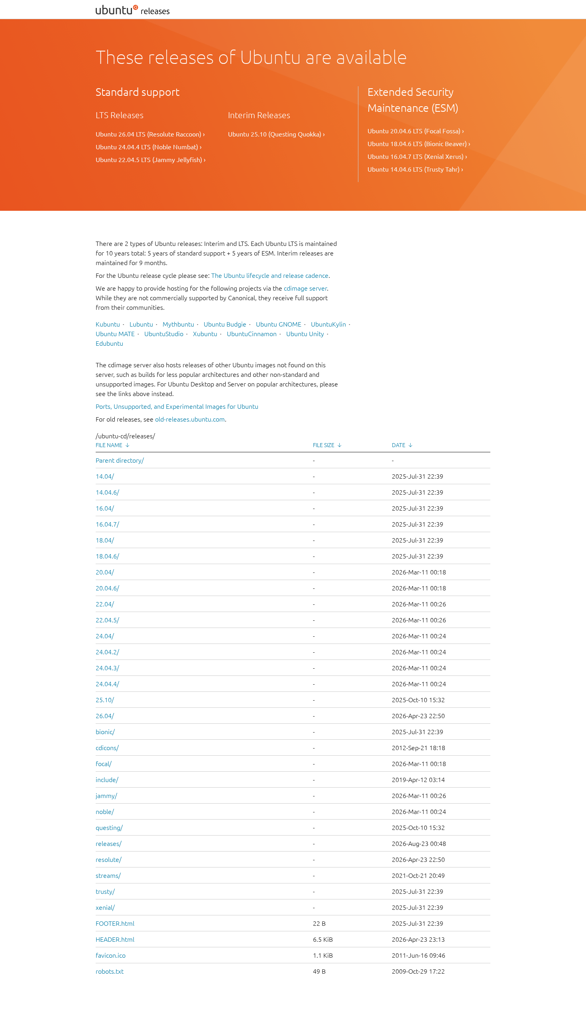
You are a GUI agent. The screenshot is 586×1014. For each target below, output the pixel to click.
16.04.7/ (107, 524)
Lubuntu (141, 324)
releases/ (109, 843)
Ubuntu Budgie (225, 324)
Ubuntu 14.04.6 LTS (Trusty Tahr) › (415, 169)
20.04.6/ (107, 588)
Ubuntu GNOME (278, 324)
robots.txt (110, 971)
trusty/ (105, 891)
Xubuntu (205, 333)
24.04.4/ (107, 683)
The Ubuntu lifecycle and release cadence (269, 275)
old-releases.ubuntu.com (190, 419)
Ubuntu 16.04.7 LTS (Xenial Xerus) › (417, 156)
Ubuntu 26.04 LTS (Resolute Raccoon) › (150, 134)
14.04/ (105, 476)
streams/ (108, 875)
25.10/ (105, 699)
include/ (107, 779)
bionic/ (105, 731)
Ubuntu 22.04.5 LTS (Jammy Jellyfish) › (151, 159)
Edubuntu (109, 343)
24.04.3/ (107, 667)
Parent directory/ (120, 460)
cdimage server (305, 288)
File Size (323, 445)
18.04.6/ (107, 556)
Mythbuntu (178, 324)
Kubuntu (108, 324)
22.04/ (105, 604)
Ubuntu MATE (115, 333)
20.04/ (105, 572)
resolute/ (109, 859)
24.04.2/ (107, 652)
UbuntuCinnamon (252, 333)
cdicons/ (107, 747)
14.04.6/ (107, 492)
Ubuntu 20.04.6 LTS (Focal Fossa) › (416, 131)
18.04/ (105, 540)
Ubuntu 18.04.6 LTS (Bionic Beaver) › (419, 143)
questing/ (109, 827)
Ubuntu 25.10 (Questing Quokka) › (276, 134)
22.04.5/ (107, 620)
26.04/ (105, 715)
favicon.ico (111, 955)
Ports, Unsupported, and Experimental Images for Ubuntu (177, 406)
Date (398, 445)
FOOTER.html (115, 923)
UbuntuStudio (163, 333)
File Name (109, 445)
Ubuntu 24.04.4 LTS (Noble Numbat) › (149, 147)
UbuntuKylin (328, 324)
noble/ (105, 811)
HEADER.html (115, 939)
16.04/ (105, 508)
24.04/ (105, 636)
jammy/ (106, 795)
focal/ (104, 763)
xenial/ (105, 907)
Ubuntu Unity (305, 333)
